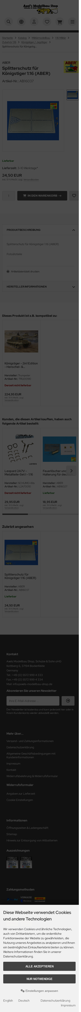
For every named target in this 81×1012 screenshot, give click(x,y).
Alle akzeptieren (39, 966)
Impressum (68, 1005)
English (8, 1000)
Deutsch (24, 1000)
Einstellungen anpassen (41, 991)
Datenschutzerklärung (55, 1000)
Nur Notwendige (39, 979)
